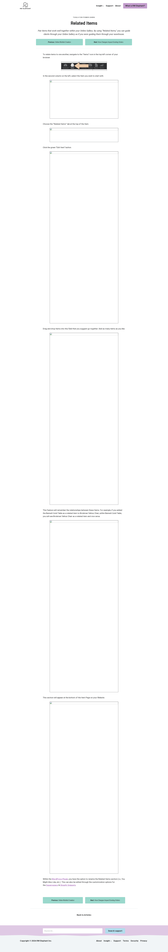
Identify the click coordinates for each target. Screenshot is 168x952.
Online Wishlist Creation (59, 42)
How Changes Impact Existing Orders (108, 42)
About (118, 6)
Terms (126, 941)
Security (134, 941)
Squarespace (52, 885)
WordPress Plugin (60, 879)
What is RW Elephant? (135, 6)
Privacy (143, 941)
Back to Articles (84, 915)
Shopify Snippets (68, 885)
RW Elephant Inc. (44, 941)
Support (109, 6)
